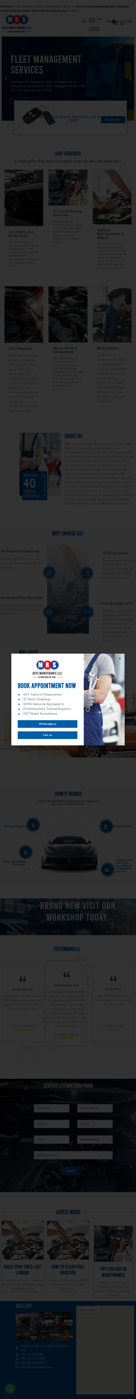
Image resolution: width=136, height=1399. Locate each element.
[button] (47, 724)
